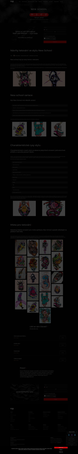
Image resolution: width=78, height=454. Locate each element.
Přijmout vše (61, 447)
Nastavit (61, 449)
